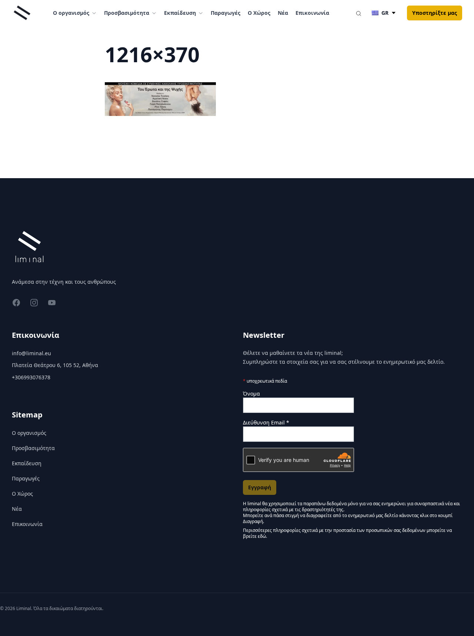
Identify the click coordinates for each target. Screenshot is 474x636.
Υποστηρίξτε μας (434, 12)
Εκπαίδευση (26, 463)
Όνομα (251, 393)
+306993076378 (31, 377)
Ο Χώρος (259, 12)
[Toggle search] (358, 13)
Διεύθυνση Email (266, 422)
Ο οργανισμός (29, 432)
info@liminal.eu (31, 353)
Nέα (283, 12)
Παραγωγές (225, 12)
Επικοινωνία (312, 12)
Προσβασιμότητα (33, 448)
